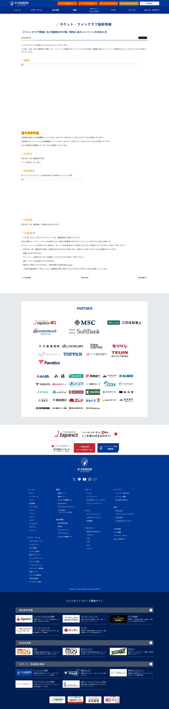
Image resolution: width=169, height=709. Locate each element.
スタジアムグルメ (63, 533)
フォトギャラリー (64, 530)
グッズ (113, 10)
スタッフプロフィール (36, 558)
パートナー (133, 10)
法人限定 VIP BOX (121, 500)
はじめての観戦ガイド (65, 500)
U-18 (88, 538)
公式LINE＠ (119, 517)
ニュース (17, 10)
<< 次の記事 (26, 277)
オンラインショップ (93, 514)
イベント (32, 513)
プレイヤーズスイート (94, 503)
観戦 (75, 10)
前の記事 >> (142, 277)
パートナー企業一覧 (122, 493)
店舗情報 (90, 521)
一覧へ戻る (84, 277)
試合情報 (55, 10)
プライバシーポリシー (121, 535)
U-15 (88, 542)
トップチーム (33, 496)
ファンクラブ (33, 507)
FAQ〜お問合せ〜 (120, 539)
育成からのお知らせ (93, 531)
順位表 (60, 526)
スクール (32, 530)
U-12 (88, 545)
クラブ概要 (33, 548)
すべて (31, 493)
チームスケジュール (35, 565)
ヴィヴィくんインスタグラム (124, 514)
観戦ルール (61, 493)
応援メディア (33, 572)
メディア (32, 517)
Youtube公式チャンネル (123, 521)
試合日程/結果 (62, 523)
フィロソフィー (34, 544)
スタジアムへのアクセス (66, 507)
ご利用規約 (117, 529)
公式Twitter (119, 511)
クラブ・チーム (36, 10)
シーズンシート (92, 496)
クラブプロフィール (35, 541)
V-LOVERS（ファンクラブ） (96, 500)
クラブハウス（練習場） (36, 568)
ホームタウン (33, 524)
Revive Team (62, 503)
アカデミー (32, 527)
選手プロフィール (35, 555)
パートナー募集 (120, 496)
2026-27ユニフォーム (94, 517)
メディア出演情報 (35, 575)
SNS (115, 507)
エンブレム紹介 (34, 551)
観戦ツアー (61, 496)
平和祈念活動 (33, 578)
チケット (32, 510)
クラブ (31, 500)
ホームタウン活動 (35, 582)
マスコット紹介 (34, 561)
